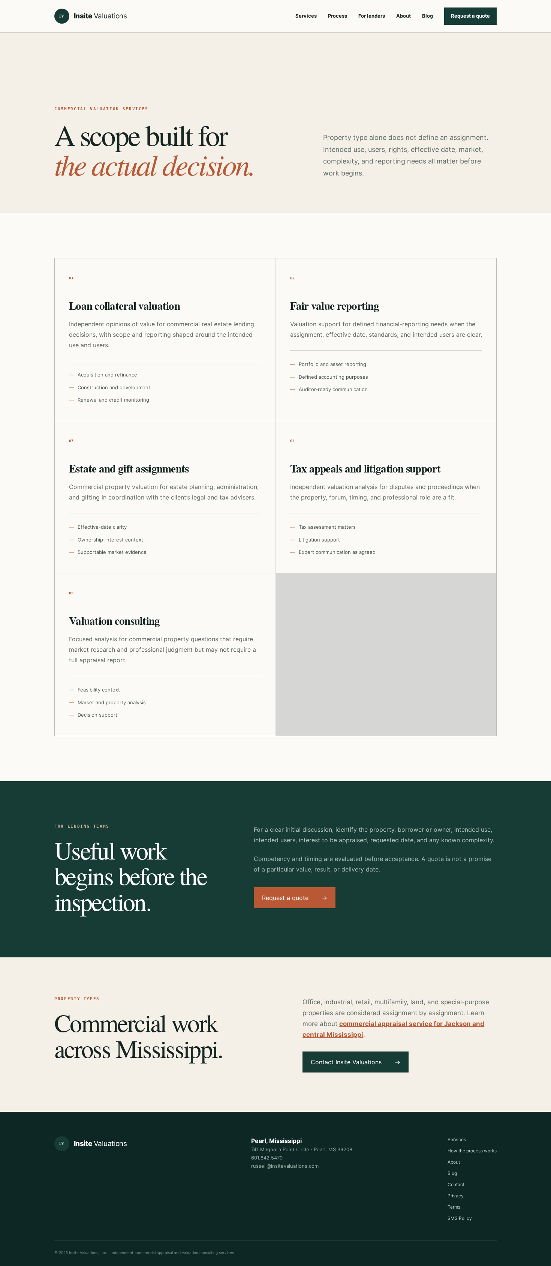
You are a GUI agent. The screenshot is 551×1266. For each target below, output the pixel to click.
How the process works (472, 1151)
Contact (456, 1184)
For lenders (371, 16)
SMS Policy (460, 1218)
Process (337, 16)
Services (306, 16)
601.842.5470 (267, 1158)
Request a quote (470, 16)
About (403, 16)
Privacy (456, 1195)
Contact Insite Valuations (355, 1062)
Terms (454, 1207)
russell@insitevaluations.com (285, 1166)
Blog (427, 16)
